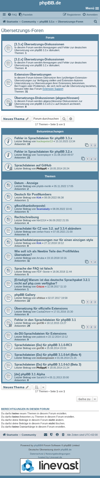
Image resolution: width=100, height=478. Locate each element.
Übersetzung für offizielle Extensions (41, 308)
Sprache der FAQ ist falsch (33, 268)
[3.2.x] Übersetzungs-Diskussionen (39, 59)
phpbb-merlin (44, 186)
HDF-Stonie (43, 271)
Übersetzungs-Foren (22, 30)
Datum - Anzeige (26, 183)
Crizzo (40, 286)
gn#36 (40, 323)
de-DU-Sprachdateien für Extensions (40, 333)
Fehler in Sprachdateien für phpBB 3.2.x (43, 151)
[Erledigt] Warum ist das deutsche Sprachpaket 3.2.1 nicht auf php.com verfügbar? (52, 281)
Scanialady (43, 209)
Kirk (39, 197)
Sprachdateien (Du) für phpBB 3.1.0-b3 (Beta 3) (47, 364)
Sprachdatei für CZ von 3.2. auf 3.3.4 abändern (47, 228)
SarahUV (42, 377)
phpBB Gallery (24, 295)
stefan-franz (43, 231)
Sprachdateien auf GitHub (32, 165)
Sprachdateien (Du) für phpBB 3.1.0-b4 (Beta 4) (47, 354)
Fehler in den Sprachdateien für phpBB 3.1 (45, 320)
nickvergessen (45, 357)
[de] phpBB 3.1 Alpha (29, 374)
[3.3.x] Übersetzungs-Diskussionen (39, 44)
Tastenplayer (44, 154)
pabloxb (41, 336)
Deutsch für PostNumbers (32, 194)
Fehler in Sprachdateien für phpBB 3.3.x (43, 138)
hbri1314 (41, 220)
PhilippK (42, 168)
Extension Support (53, 88)
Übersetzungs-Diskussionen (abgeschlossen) (46, 98)
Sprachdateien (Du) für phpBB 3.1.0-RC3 (43, 345)
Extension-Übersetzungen (32, 74)
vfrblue (41, 298)
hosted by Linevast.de (50, 457)
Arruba (40, 258)
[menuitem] (12, 14)
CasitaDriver (44, 311)
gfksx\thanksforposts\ (29, 206)
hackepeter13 (45, 141)
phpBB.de (66, 449)
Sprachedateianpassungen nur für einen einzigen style (53, 240)
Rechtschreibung (26, 217)
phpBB (37, 445)
